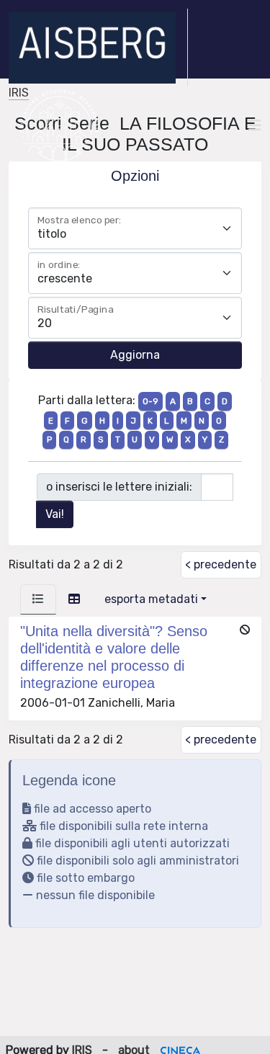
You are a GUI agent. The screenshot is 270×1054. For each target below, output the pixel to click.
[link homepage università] (59, 125)
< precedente (220, 564)
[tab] (38, 599)
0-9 (150, 401)
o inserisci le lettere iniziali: (119, 486)
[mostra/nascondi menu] (254, 125)
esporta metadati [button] (151, 599)
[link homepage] (98, 47)
